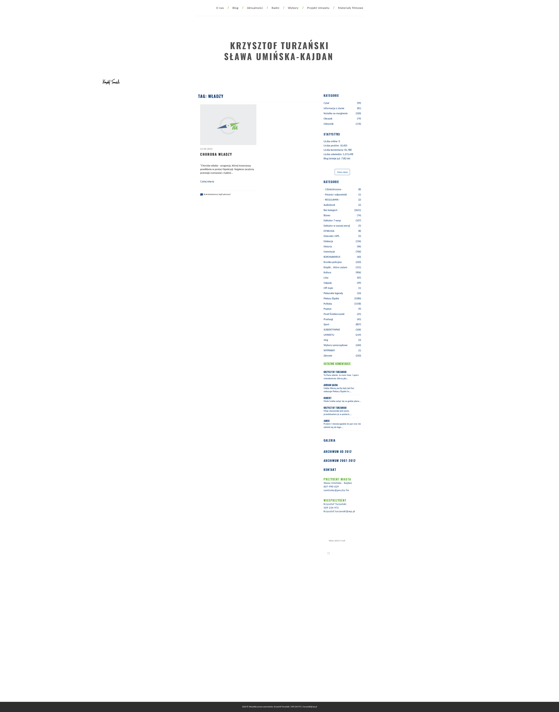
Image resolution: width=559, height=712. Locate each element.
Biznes (327, 215)
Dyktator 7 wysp (332, 220)
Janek (327, 421)
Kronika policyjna (333, 262)
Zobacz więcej (342, 171)
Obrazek (328, 118)
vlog (326, 340)
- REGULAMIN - (332, 199)
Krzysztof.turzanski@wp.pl (339, 511)
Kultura (327, 272)
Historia (328, 246)
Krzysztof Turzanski (335, 372)
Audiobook (329, 205)
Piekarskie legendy (333, 293)
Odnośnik (329, 124)
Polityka (328, 304)
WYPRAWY (329, 350)
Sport (326, 324)
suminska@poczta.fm (336, 490)
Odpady (328, 283)
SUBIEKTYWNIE (332, 329)
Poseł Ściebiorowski (334, 314)
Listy (326, 277)
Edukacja (328, 241)
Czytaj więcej (207, 181)
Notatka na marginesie (336, 113)
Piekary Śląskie (331, 298)
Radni (275, 8)
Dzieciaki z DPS (331, 236)
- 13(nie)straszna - (333, 189)
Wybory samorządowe (335, 345)
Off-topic (328, 288)
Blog (235, 8)
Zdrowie (328, 355)
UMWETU (329, 335)
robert (328, 398)
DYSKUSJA (329, 231)
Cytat (326, 103)
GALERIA (330, 440)
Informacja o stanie (334, 108)
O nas (220, 8)
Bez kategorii (330, 210)
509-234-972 (331, 508)
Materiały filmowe (350, 8)
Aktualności (255, 8)
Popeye (327, 309)
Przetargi (328, 319)
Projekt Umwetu (318, 8)
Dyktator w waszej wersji (337, 226)
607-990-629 (331, 486)
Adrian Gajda (331, 385)
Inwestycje (329, 251)
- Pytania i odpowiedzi (335, 194)
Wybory (293, 8)
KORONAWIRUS (332, 257)
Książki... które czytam (335, 267)
